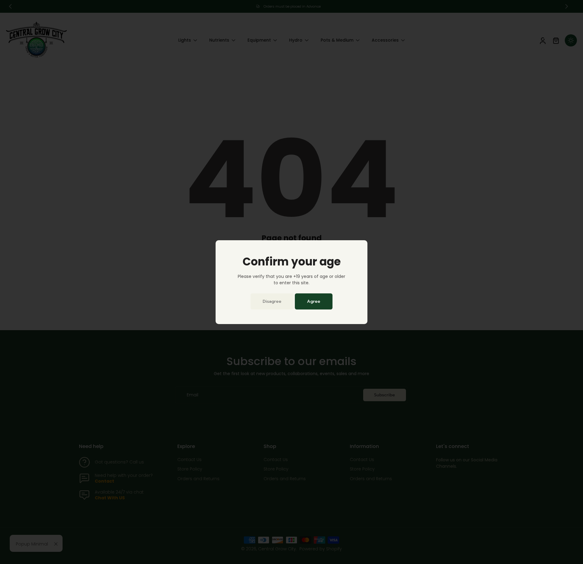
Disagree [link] (272, 301)
